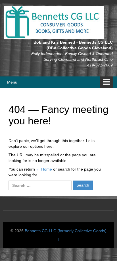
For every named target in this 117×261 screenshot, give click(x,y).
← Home (44, 169)
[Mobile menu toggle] (106, 82)
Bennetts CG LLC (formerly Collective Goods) (65, 230)
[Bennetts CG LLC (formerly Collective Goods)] (54, 22)
